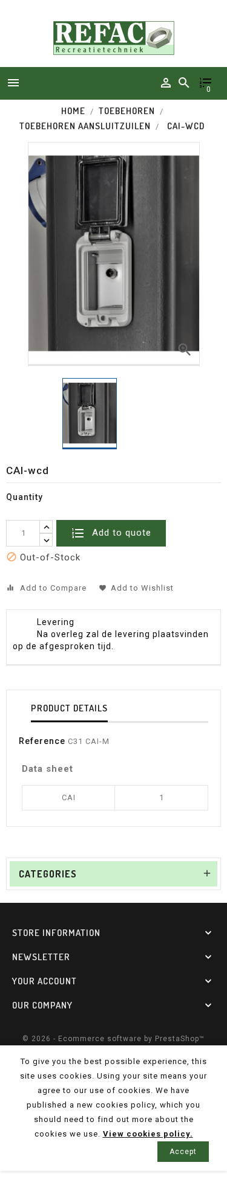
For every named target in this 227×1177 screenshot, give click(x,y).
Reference (42, 741)
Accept (183, 1151)
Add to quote (120, 532)
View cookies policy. (148, 1133)
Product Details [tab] (69, 708)
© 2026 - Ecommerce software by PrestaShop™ (113, 1038)
